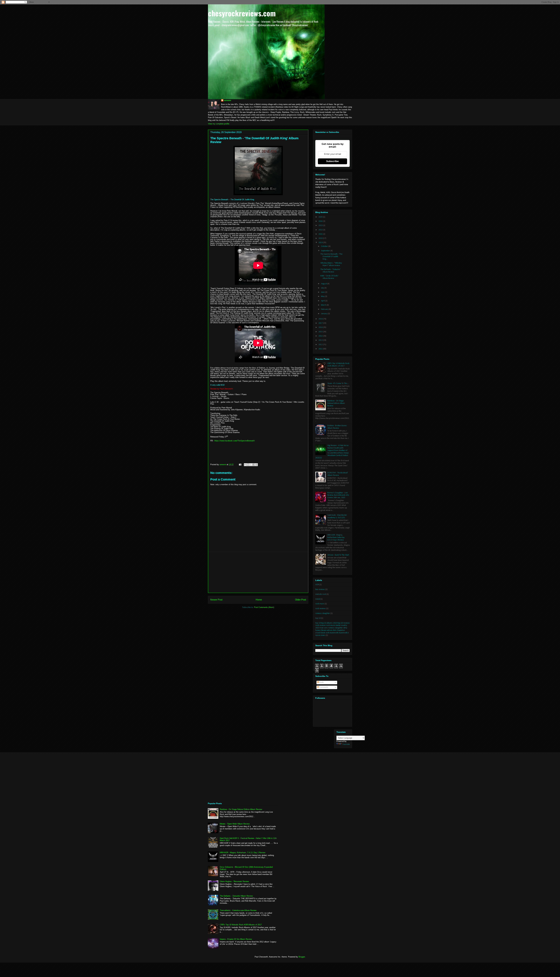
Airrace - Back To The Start (338, 555)
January (324, 314)
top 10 (318, 618)
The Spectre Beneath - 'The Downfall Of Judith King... (331, 256)
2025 (320, 217)
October (324, 246)
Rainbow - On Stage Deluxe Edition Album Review (336, 403)
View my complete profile (218, 124)
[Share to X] (250, 464)
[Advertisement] (258, 572)
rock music (319, 604)
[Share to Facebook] (253, 464)
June (323, 292)
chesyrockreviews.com (242, 13)
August (324, 284)
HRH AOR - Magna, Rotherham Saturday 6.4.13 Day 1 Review (335, 537)
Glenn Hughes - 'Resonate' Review (234, 881)
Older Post (300, 599)
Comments (323, 687)
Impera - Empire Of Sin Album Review (236, 939)
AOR (317, 585)
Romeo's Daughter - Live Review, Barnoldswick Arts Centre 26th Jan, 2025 (338, 495)
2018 (320, 319)
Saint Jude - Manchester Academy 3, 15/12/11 (337, 516)
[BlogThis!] (248, 464)
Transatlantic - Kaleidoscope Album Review (238, 910)
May (323, 296)
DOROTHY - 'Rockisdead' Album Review (337, 474)
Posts (321, 682)
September (325, 251)
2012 (320, 345)
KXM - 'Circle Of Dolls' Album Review (329, 277)
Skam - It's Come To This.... (338, 383)
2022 (320, 230)
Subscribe (332, 161)
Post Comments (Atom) (264, 607)
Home (259, 599)
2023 (320, 225)
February (325, 309)
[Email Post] (240, 464)
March (324, 305)
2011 (320, 349)
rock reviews (320, 608)
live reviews (320, 589)
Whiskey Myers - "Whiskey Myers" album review (331, 264)
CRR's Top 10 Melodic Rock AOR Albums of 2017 (338, 364)
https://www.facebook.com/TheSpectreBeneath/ (235, 441)
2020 (320, 238)
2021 (320, 234)
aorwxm (227, 100)
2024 (320, 221)
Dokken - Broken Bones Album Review (337, 427)
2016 (320, 327)
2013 (320, 340)
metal (317, 599)
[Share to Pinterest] (256, 464)
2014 (320, 336)
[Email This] (245, 464)
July (322, 288)
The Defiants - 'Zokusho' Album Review (330, 270)
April (323, 301)
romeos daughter (322, 613)
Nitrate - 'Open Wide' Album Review (235, 824)
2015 (320, 332)
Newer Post (216, 599)
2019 (320, 242)
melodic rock (320, 594)
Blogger (302, 957)
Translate (346, 744)
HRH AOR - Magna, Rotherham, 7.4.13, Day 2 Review (242, 852)
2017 (320, 323)
